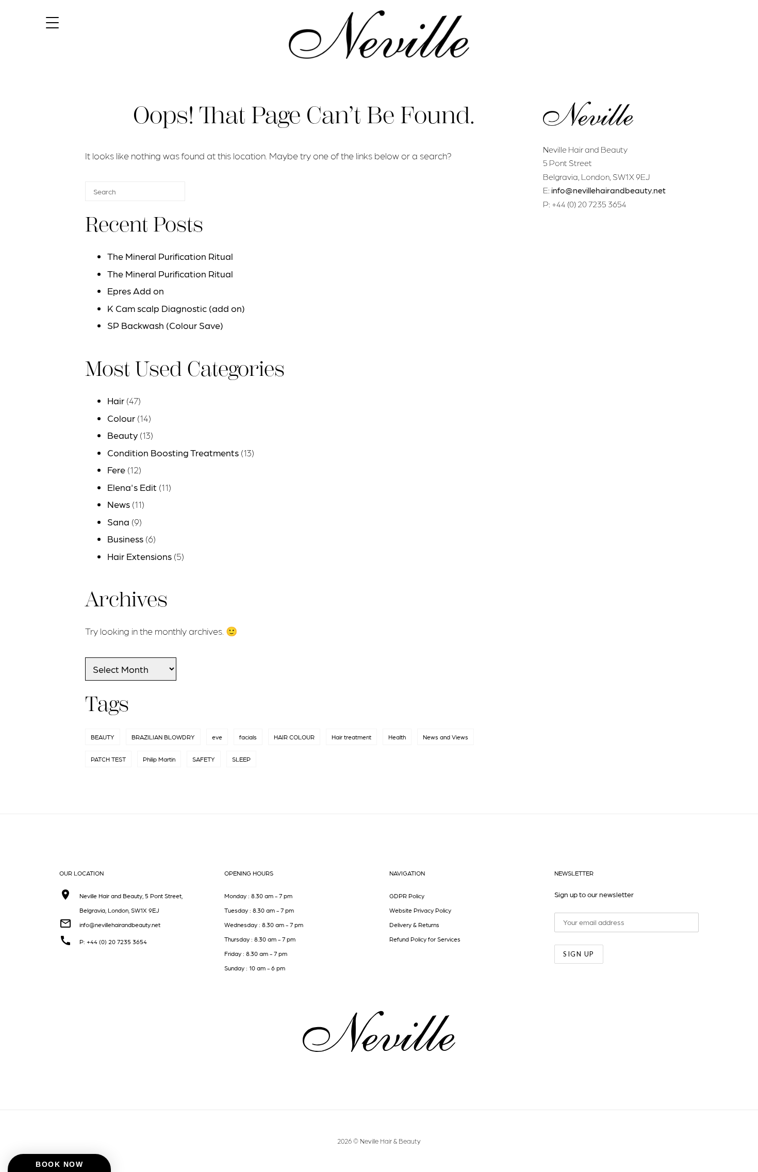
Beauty (122, 435)
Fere (116, 469)
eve (217, 736)
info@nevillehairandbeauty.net (608, 190)
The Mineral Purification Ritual (170, 256)
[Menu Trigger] (52, 22)
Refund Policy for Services (424, 939)
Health (397, 736)
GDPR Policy (406, 895)
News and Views (445, 736)
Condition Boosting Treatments (173, 452)
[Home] (379, 67)
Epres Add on (135, 290)
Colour (121, 417)
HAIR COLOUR (294, 736)
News (118, 504)
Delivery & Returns (414, 924)
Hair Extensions (139, 556)
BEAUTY (102, 736)
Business (125, 538)
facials (248, 736)
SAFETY (203, 759)
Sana (118, 521)
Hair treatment (351, 736)
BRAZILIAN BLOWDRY (163, 736)
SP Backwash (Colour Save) (165, 325)
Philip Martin (159, 759)
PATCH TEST (108, 759)
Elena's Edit (132, 487)
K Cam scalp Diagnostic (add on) (176, 308)
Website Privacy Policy (420, 910)
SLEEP (241, 759)
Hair (115, 400)
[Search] (162, 195)
